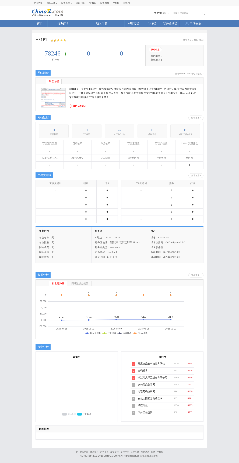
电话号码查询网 (146, 391)
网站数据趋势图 (80, 283)
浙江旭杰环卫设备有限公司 (152, 377)
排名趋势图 (58, 283)
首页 (40, 23)
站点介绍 (54, 81)
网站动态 (145, 452)
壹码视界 (143, 370)
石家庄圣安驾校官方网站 (151, 363)
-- (119, 130)
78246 (53, 53)
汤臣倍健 (143, 405)
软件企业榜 (170, 23)
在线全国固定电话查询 (150, 398)
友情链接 (114, 452)
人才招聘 (135, 452)
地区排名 (101, 23)
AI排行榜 (133, 23)
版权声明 (125, 452)
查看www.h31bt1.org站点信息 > (189, 73)
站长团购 (104, 3)
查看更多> (196, 118)
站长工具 (51, 3)
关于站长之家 (82, 452)
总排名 (55, 59)
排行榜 (152, 23)
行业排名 (63, 23)
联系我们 (94, 452)
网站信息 (155, 49)
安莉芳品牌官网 (146, 384)
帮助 (153, 452)
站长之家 (38, 3)
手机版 (160, 452)
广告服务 (104, 452)
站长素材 (65, 3)
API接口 (92, 3)
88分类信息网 (145, 412)
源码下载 (80, 3)
